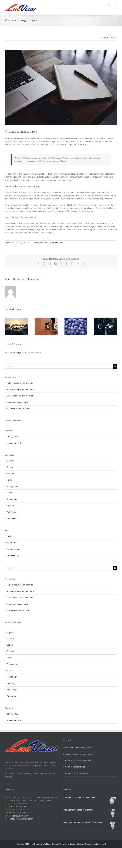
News (9, 480)
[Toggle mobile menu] (115, 4)
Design (36, 242)
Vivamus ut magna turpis (17, 402)
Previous (104, 37)
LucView (10, 242)
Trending (10, 505)
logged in (20, 352)
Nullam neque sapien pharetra (20, 383)
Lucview (73, 844)
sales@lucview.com (19, 815)
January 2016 (12, 436)
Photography (12, 486)
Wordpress (11, 518)
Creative (10, 460)
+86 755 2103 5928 (17, 812)
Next (113, 37)
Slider (9, 492)
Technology (12, 499)
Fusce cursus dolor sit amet (18, 408)
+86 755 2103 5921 (19, 806)
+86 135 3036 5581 (20, 809)
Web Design (45, 242)
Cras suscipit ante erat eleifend (20, 395)
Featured (10, 473)
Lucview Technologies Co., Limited (92, 844)
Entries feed (12, 542)
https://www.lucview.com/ (21, 818)
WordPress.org (13, 555)
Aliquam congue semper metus (20, 389)
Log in (9, 536)
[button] (7, 326)
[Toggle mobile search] (109, 4)
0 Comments (57, 242)
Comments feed (13, 549)
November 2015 (14, 443)
